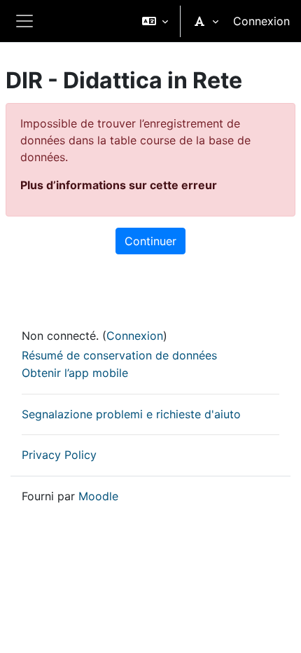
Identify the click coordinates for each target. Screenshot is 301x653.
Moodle (98, 496)
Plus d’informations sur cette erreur (118, 185)
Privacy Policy (59, 455)
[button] (155, 21)
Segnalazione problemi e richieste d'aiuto (131, 414)
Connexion (261, 21)
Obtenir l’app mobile (75, 373)
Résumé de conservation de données (119, 355)
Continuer (150, 241)
